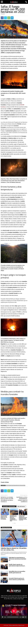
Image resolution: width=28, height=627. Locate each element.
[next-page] (15, 523)
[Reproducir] (2, 617)
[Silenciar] (23, 617)
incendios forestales (11, 485)
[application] (14, 611)
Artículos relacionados (9, 506)
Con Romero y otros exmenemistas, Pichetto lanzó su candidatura (21, 499)
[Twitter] (5, 17)
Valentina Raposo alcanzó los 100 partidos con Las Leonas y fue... (13, 549)
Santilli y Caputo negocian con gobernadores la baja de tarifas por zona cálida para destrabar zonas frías (23, 517)
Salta (24, 485)
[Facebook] (2, 17)
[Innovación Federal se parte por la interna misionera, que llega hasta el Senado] (4, 580)
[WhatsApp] (8, 17)
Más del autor (21, 506)
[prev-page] (13, 523)
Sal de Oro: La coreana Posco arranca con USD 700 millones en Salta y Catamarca (7, 499)
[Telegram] (12, 17)
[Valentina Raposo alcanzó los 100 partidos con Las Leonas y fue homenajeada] (5, 512)
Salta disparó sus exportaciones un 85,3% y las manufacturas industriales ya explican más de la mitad (13, 518)
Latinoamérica (18, 485)
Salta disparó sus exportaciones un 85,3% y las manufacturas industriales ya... (17, 559)
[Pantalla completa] (25, 617)
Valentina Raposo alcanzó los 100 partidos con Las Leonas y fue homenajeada (4, 517)
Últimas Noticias (6, 527)
